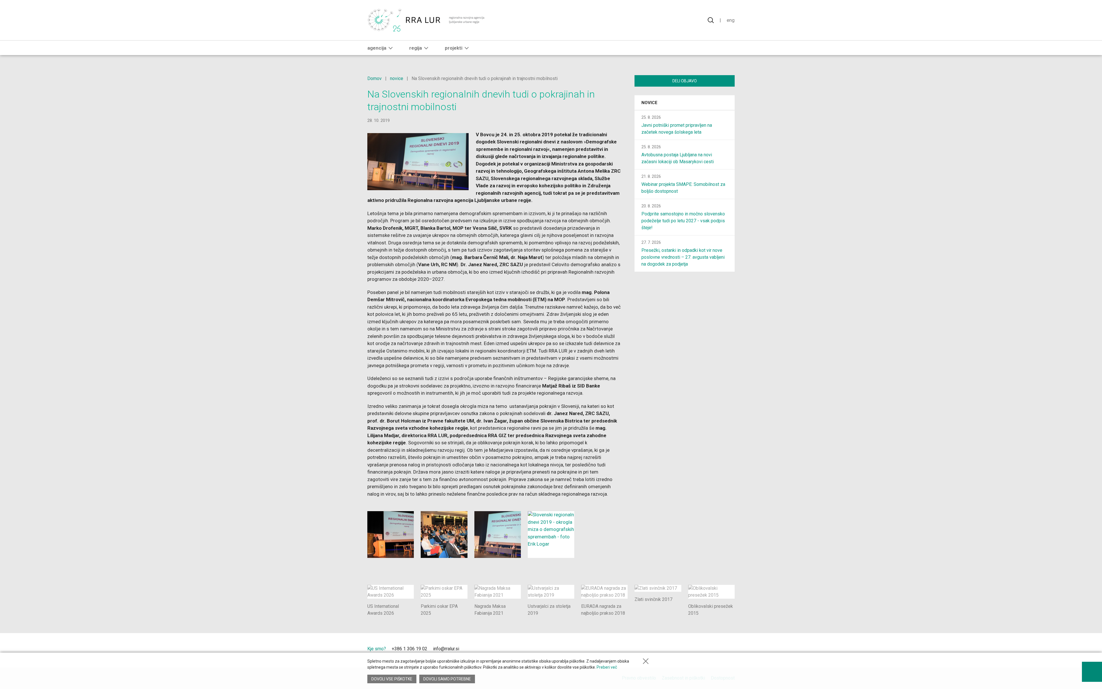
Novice (649, 102)
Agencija (376, 48)
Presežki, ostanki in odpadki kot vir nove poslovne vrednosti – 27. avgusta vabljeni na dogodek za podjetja (683, 257)
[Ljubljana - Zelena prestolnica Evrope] (714, 650)
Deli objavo (684, 81)
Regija (415, 48)
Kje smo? (376, 648)
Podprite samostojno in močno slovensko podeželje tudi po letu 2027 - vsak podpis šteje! (683, 220)
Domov (374, 78)
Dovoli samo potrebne (447, 679)
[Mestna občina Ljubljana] (672, 650)
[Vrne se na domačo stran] (426, 20)
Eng (731, 20)
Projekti (453, 48)
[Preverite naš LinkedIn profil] (473, 649)
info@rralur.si (446, 648)
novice (396, 78)
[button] (390, 48)
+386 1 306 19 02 (409, 648)
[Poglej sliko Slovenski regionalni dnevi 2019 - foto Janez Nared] (444, 534)
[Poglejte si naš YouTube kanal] (483, 649)
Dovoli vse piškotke (391, 679)
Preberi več (607, 667)
